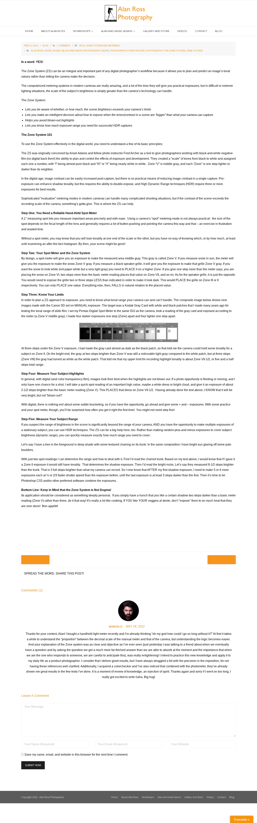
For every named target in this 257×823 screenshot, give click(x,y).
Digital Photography (114, 50)
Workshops (148, 797)
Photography (154, 50)
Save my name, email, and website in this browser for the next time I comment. (76, 754)
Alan (45, 45)
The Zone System (174, 50)
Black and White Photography (81, 50)
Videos (210, 797)
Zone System (194, 50)
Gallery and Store (193, 797)
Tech (82, 45)
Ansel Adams (53, 50)
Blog (231, 797)
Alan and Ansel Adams (169, 797)
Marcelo (115, 626)
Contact (221, 797)
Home (114, 797)
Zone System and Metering (103, 45)
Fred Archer (136, 50)
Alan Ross (37, 50)
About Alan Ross (129, 797)
